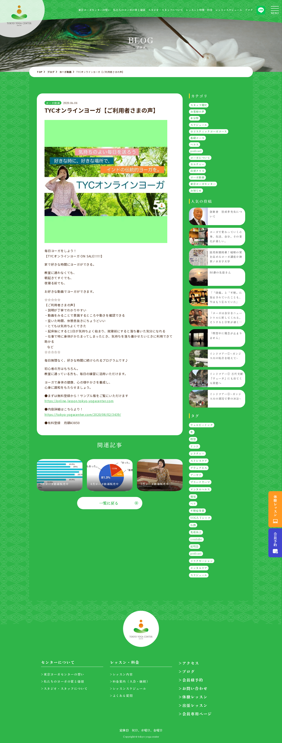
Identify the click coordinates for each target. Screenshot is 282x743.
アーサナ (196, 475)
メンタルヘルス (200, 489)
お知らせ (196, 190)
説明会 (194, 546)
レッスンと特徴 (195, 10)
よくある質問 (123, 695)
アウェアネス (198, 468)
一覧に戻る (109, 503)
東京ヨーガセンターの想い (94, 10)
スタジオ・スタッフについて (165, 10)
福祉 (193, 496)
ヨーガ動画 (65, 71)
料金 (210, 10)
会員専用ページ (197, 713)
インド (194, 446)
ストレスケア (198, 461)
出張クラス (197, 171)
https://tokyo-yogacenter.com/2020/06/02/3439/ (83, 414)
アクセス (190, 663)
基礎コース (197, 138)
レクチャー (197, 453)
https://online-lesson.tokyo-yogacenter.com (79, 401)
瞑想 (193, 439)
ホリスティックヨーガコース (208, 131)
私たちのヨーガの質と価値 (129, 10)
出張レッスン (195, 705)
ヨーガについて (200, 158)
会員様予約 (192, 680)
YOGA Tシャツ (200, 518)
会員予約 (275, 539)
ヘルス (194, 144)
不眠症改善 (197, 511)
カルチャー (197, 164)
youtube (196, 539)
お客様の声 (197, 112)
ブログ (249, 10)
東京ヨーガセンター (203, 184)
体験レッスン (195, 697)
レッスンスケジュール (228, 10)
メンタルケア (198, 568)
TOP (39, 71)
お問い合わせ (195, 688)
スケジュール (198, 125)
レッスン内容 (123, 674)
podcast (196, 151)
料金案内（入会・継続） (131, 681)
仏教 (193, 525)
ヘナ (193, 503)
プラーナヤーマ (200, 482)
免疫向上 (196, 532)
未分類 (194, 118)
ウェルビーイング (201, 425)
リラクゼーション (201, 561)
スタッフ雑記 (198, 105)
